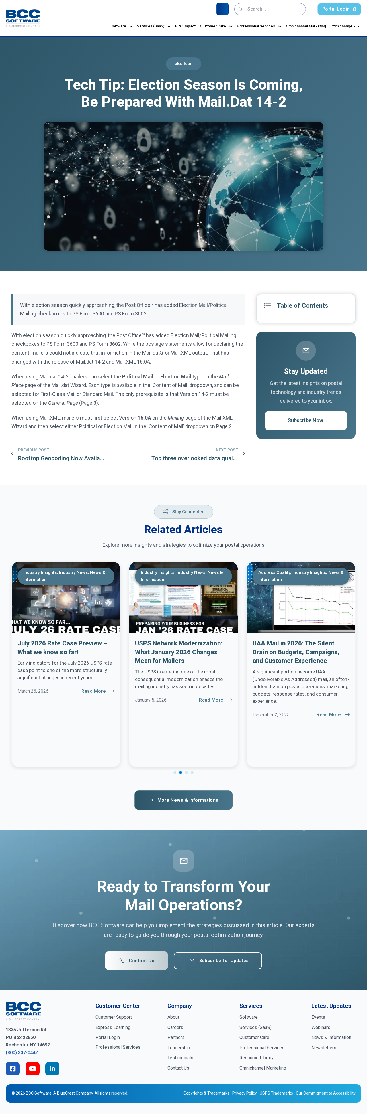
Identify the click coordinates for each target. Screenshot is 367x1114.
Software (118, 26)
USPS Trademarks (276, 1093)
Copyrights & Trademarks (206, 1093)
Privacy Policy (244, 1093)
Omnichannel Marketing (306, 26)
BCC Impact (185, 26)
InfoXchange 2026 (345, 26)
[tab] (174, 772)
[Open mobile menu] (222, 9)
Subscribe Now (305, 420)
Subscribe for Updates (224, 960)
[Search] (240, 9)
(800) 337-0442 (22, 1052)
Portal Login (336, 9)
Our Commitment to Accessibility (326, 1093)
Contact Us (141, 960)
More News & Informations (187, 800)
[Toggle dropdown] (131, 26)
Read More (93, 691)
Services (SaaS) (150, 26)
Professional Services (256, 26)
